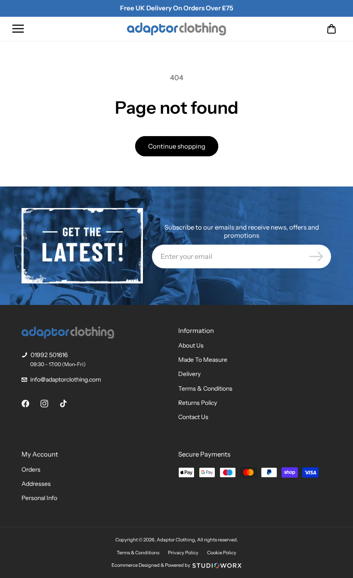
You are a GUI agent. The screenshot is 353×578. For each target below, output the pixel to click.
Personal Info (39, 498)
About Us (191, 345)
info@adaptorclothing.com (65, 379)
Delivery (189, 374)
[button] (18, 28)
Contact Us (193, 417)
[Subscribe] (316, 256)
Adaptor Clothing (176, 540)
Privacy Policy (183, 553)
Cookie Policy (221, 553)
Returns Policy (197, 403)
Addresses (36, 484)
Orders (31, 469)
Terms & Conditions (205, 388)
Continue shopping (176, 146)
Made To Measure (202, 360)
